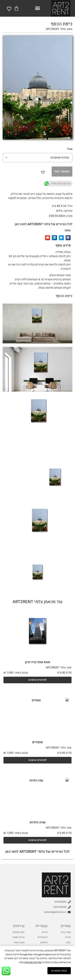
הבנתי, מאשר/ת (59, 970)
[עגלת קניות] (16, 8)
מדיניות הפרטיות (32, 962)
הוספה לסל (62, 171)
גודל (69, 149)
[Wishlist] (9, 8)
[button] (38, 8)
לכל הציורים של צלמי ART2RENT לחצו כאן (43, 224)
